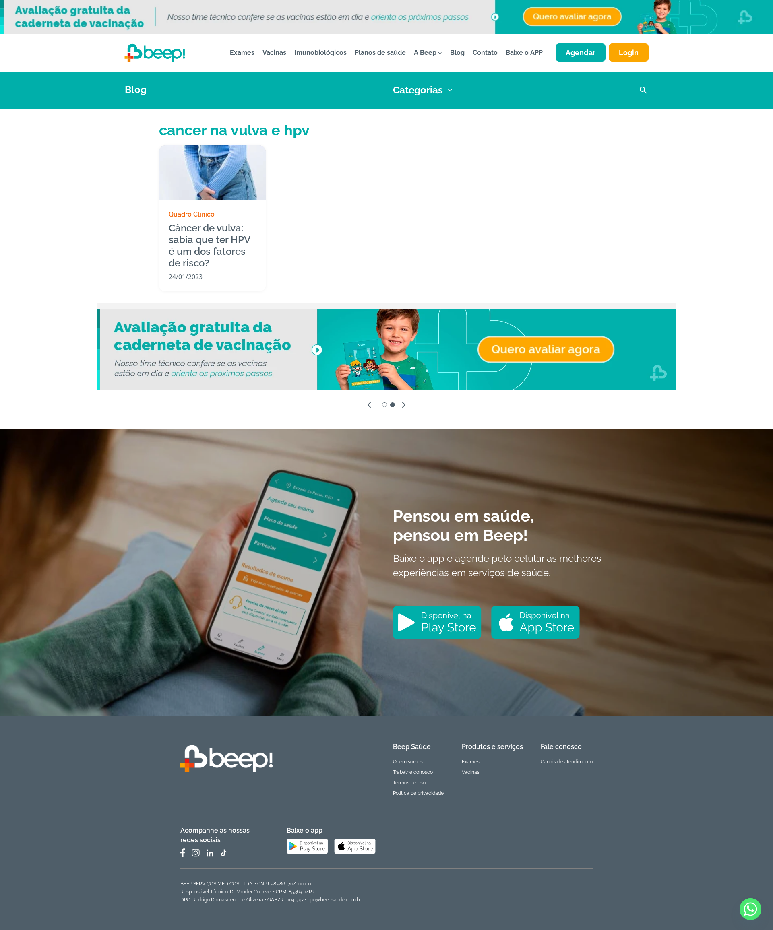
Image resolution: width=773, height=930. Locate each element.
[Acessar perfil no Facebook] (182, 852)
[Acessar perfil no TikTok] (223, 853)
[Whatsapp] (750, 909)
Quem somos (408, 762)
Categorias (418, 90)
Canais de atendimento (567, 762)
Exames (471, 762)
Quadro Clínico (192, 214)
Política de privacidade (418, 793)
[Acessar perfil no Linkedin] (209, 853)
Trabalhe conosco (413, 772)
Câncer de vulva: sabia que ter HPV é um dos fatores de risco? (209, 245)
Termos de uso (409, 783)
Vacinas (471, 772)
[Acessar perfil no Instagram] (196, 853)
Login (629, 52)
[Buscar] (643, 90)
